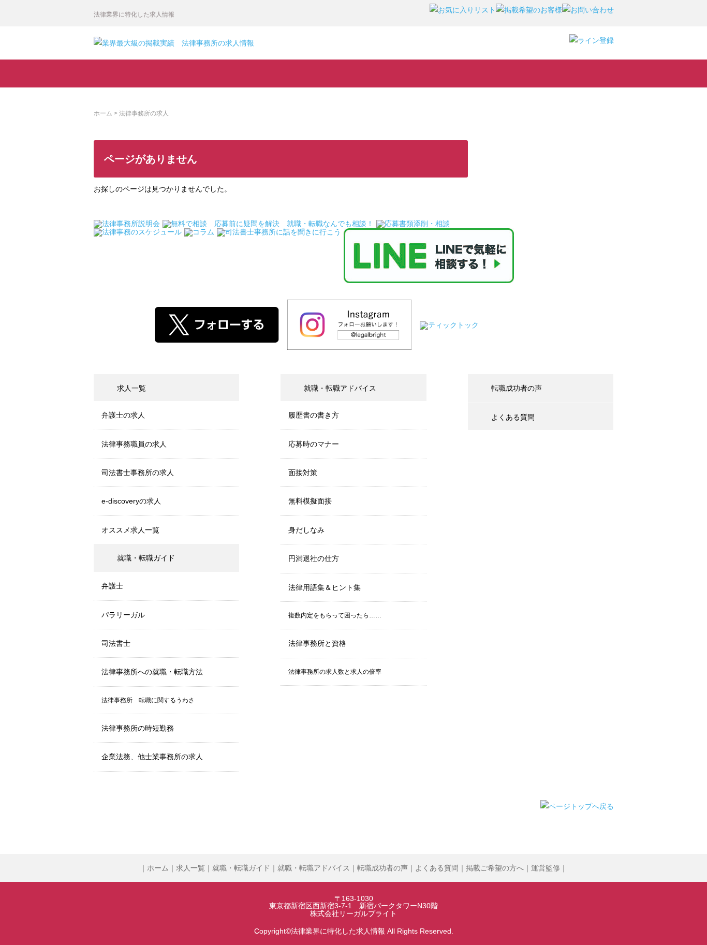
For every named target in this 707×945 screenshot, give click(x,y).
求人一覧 (141, 73)
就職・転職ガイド (228, 73)
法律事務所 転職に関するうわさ (148, 700)
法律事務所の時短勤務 (137, 728)
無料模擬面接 (310, 501)
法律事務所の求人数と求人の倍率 (334, 671)
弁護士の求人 (123, 415)
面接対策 (302, 472)
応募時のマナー (313, 444)
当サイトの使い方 (484, 73)
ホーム (103, 113)
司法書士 (115, 643)
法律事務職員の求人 (134, 444)
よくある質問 (567, 73)
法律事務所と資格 (317, 643)
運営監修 (545, 868)
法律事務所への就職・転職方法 (152, 672)
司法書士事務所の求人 (137, 472)
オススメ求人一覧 (130, 530)
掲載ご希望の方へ (495, 868)
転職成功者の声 (403, 73)
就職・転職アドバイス (314, 73)
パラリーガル (123, 615)
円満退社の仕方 (313, 558)
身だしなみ (306, 530)
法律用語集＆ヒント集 (324, 587)
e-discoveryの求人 (131, 501)
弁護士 (112, 586)
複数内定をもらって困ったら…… (334, 615)
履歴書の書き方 (313, 415)
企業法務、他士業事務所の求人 (152, 756)
